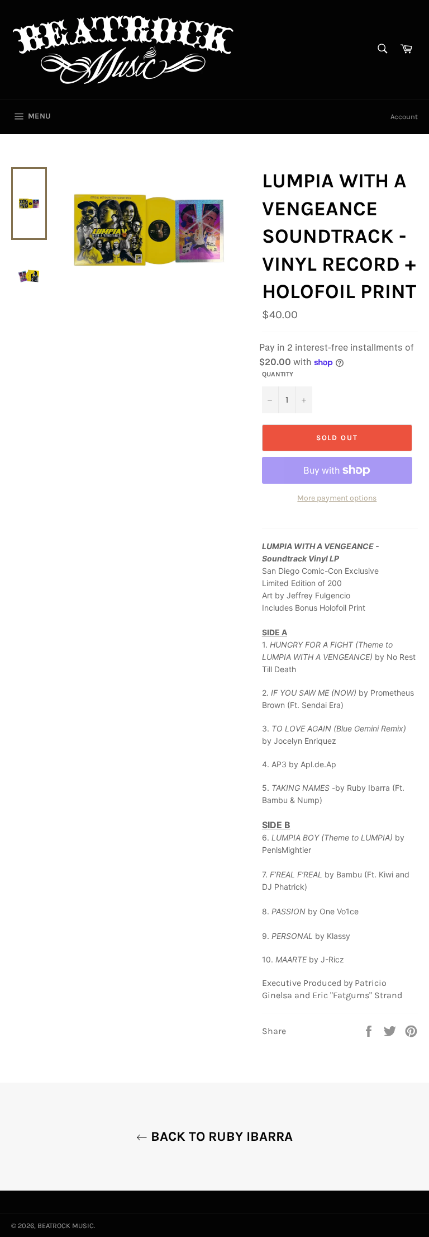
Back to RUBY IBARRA (220, 1136)
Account (404, 116)
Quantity (277, 374)
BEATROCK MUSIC (65, 1225)
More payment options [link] (336, 498)
